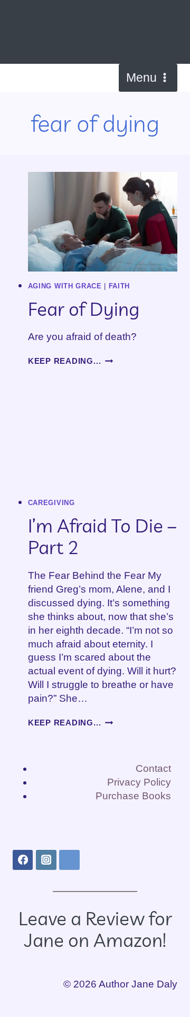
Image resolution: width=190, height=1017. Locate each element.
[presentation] (102, 222)
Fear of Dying (83, 309)
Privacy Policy (139, 782)
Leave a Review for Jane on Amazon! (95, 929)
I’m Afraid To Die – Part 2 (102, 536)
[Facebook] (23, 860)
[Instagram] (46, 860)
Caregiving (51, 503)
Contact (153, 768)
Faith (119, 286)
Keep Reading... (70, 360)
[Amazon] (69, 860)
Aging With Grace (65, 286)
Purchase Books (133, 795)
